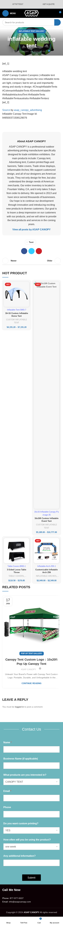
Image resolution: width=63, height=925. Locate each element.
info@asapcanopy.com (20, 901)
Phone (7, 807)
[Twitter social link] (31, 251)
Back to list (31, 261)
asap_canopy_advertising (28, 110)
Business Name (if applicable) (20, 758)
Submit (31, 877)
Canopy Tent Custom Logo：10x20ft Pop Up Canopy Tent (31, 661)
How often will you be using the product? (27, 839)
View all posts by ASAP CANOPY (31, 229)
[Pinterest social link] (39, 251)
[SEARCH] (57, 22)
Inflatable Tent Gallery (31, 31)
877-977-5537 (17, 898)
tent (31, 242)
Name (7, 742)
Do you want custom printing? (20, 823)
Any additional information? (19, 856)
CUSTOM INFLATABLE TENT (16, 321)
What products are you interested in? (24, 775)
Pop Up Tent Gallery (31, 653)
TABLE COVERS (16, 576)
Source (6, 110)
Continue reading (31, 683)
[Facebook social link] (24, 251)
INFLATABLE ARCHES (46, 576)
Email (7, 791)
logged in (19, 707)
